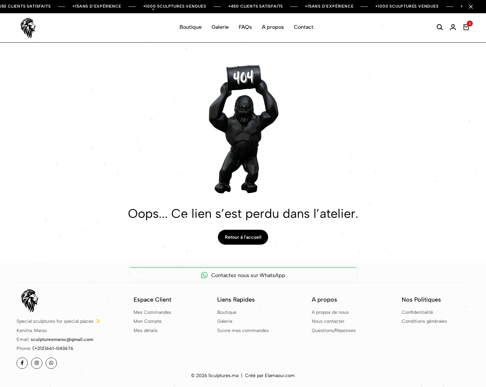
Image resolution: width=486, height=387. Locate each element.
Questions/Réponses (334, 330)
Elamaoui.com (280, 375)
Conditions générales (424, 321)
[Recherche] (439, 27)
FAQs (245, 27)
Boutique (191, 27)
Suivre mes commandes (243, 330)
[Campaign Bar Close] (474, 6)
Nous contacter (328, 321)
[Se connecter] (453, 27)
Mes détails (146, 330)
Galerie (220, 27)
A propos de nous (330, 312)
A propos (273, 27)
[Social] (22, 363)
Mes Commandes (152, 312)
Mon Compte (148, 321)
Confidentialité (417, 312)
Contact (303, 27)
